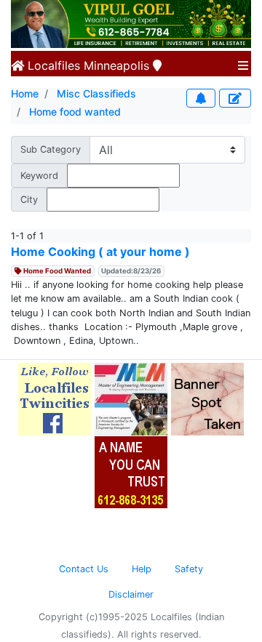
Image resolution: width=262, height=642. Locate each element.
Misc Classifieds (96, 93)
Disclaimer (131, 594)
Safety (189, 568)
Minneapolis (116, 65)
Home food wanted (75, 111)
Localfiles (52, 65)
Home (25, 93)
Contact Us (83, 568)
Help (141, 568)
